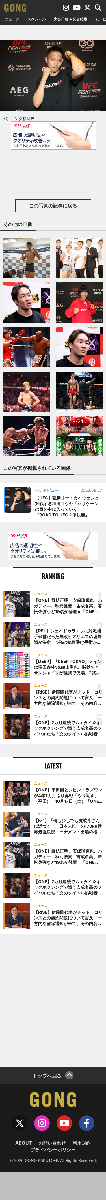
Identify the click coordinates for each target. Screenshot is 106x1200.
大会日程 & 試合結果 (70, 19)
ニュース (12, 19)
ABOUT (23, 1143)
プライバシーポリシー (53, 1149)
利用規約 (82, 1143)
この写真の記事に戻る (53, 206)
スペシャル (36, 19)
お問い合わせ (52, 1143)
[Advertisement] (53, 999)
